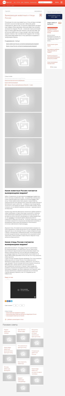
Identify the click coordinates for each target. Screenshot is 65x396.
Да (15, 305)
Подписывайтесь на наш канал (54, 16)
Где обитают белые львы (21, 330)
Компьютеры (33, 2)
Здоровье (26, 2)
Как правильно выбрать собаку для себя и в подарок (53, 51)
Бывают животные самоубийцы (21, 379)
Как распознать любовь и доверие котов (53, 30)
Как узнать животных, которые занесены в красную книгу (36, 333)
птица (22, 247)
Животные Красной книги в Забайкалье (15, 80)
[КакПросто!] (7, 2)
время (34, 199)
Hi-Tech (18, 2)
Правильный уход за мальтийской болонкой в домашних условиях (53, 57)
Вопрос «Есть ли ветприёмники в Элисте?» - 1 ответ (20, 85)
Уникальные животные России (35, 352)
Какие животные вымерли (11, 82)
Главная (4, 5)
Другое (13, 5)
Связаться (59, 11)
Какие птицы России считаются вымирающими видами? (21, 46)
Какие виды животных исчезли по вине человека (37, 371)
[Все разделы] (61, 2)
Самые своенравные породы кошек (52, 62)
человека (11, 218)
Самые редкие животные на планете (15, 315)
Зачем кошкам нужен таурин (52, 45)
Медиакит (49, 11)
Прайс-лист (54, 11)
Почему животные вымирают (7, 368)
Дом (22, 2)
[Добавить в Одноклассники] (5, 301)
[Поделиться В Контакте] (7, 301)
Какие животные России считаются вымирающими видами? (22, 44)
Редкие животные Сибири (7, 331)
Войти (57, 2)
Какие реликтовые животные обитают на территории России (21, 314)
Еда (15, 2)
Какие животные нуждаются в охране (15, 312)
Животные (9, 5)
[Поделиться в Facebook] (9, 301)
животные (30, 196)
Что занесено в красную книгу (22, 346)
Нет (22, 305)
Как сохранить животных (22, 362)
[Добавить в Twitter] (11, 301)
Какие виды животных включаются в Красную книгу (8, 350)
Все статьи (54, 67)
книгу (26, 224)
